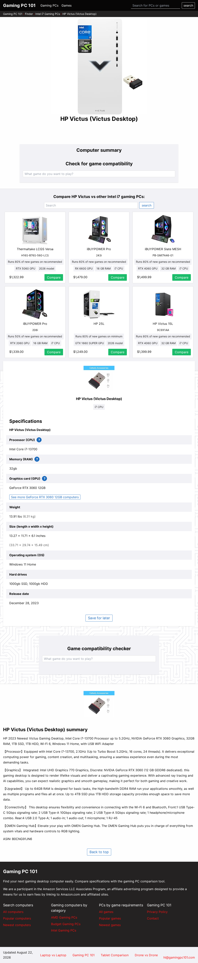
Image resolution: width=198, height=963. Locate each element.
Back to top (99, 852)
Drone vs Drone (146, 955)
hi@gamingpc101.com (179, 957)
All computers (13, 912)
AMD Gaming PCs (64, 917)
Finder (29, 13)
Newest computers (17, 925)
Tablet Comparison (115, 955)
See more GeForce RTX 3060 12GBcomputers (45, 497)
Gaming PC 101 (12, 13)
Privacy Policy (157, 912)
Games (66, 5)
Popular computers (17, 918)
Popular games (110, 918)
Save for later (99, 618)
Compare (54, 277)
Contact (153, 918)
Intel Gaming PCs (63, 930)
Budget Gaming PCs (65, 924)
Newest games (110, 925)
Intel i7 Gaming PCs (47, 13)
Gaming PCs (49, 5)
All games (106, 912)
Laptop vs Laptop (53, 955)
